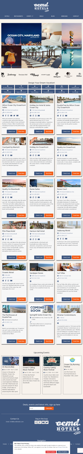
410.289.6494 (8, 277)
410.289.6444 (8, 112)
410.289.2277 (63, 194)
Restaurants (18, 16)
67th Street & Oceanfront (38, 149)
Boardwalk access (48, 92)
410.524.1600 (36, 152)
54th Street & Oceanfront (66, 149)
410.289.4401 (8, 194)
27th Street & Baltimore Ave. (66, 191)
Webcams (64, 16)
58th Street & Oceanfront (38, 275)
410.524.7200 (63, 152)
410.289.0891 (36, 194)
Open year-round (21, 92)
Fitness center (7, 92)
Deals (41, 16)
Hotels (7, 16)
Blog (53, 16)
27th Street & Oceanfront (38, 191)
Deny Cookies (51, 452)
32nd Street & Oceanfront (11, 110)
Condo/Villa (62, 92)
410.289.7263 (36, 112)
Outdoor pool (75, 87)
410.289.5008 (8, 152)
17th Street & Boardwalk (38, 110)
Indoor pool (35, 87)
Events (29, 16)
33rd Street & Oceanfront (66, 110)
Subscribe (49, 408)
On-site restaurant (7, 87)
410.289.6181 (8, 236)
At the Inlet (7, 275)
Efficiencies (48, 87)
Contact (76, 16)
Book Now (21, 131)
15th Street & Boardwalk (10, 149)
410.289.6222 (36, 236)
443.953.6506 (63, 320)
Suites (61, 87)
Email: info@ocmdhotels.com (15, 421)
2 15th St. (61, 317)
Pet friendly (75, 92)
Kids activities (34, 92)
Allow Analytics (62, 452)
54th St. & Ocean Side (65, 275)
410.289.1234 (63, 112)
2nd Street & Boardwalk (10, 233)
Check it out (11, 131)
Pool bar (21, 87)
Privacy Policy (61, 447)
